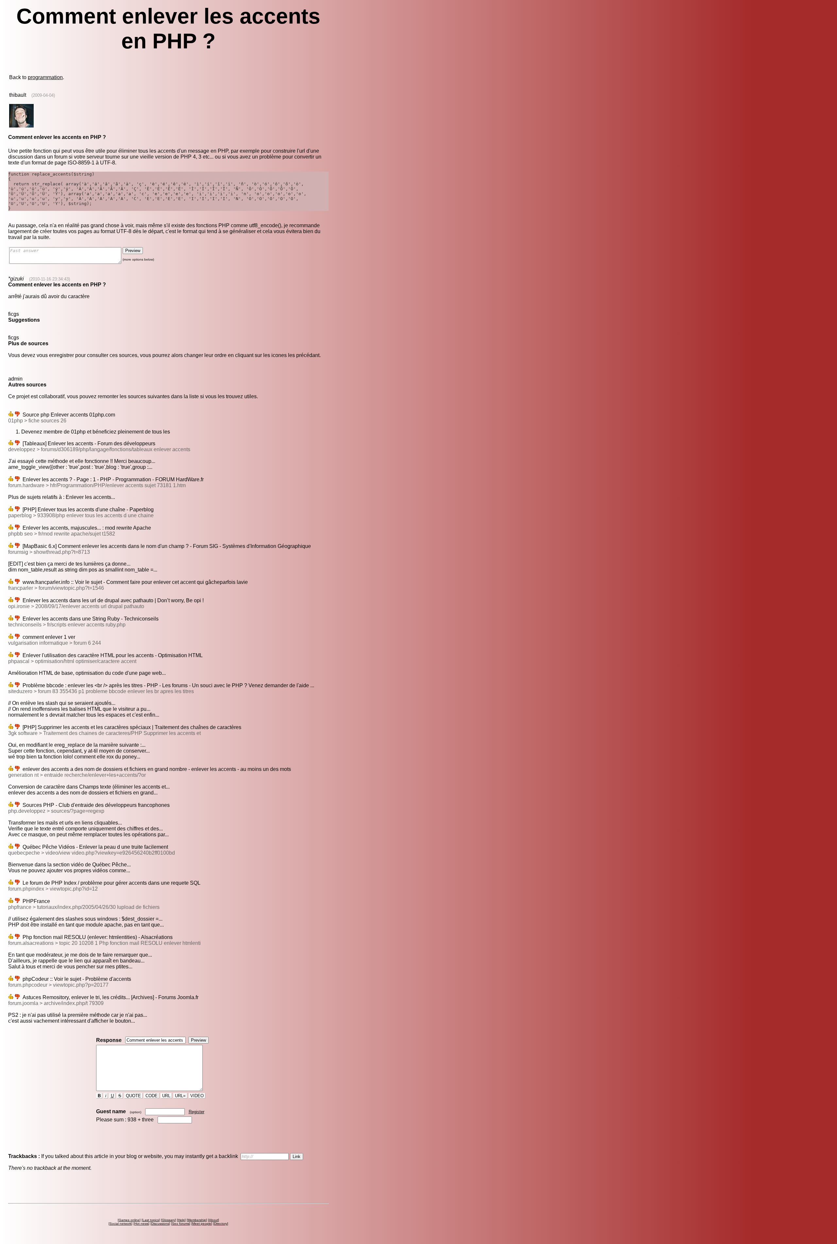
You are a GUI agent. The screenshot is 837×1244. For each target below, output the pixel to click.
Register (196, 1111)
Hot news (141, 1223)
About (213, 1220)
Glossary (168, 1220)
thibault (17, 95)
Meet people (201, 1223)
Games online (129, 1220)
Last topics (151, 1220)
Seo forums (180, 1223)
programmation (45, 77)
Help (181, 1220)
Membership (197, 1220)
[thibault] (21, 125)
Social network (120, 1223)
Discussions (160, 1223)
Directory (220, 1223)
